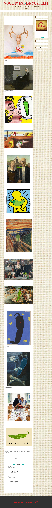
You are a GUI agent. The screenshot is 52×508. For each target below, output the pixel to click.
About (8, 11)
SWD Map (19, 11)
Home (5, 11)
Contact (38, 11)
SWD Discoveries (14, 11)
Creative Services (26, 11)
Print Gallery (33, 11)
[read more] (42, 37)
